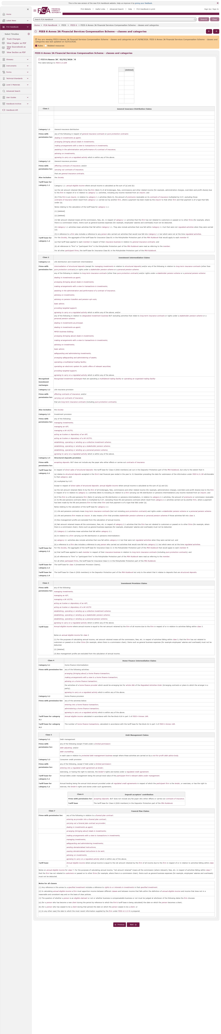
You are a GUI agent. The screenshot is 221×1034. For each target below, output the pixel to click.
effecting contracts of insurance (67, 166)
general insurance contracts (93, 134)
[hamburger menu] (34, 10)
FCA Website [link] (86, 9)
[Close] (218, 3)
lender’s (101, 772)
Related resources (56, 46)
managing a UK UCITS (63, 430)
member (183, 237)
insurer (142, 193)
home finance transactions (88, 724)
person (104, 234)
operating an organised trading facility (139, 379)
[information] (29, 34)
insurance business (113, 242)
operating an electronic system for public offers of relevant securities (82, 366)
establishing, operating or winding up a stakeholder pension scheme (82, 446)
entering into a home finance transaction (81, 704)
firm (93, 190)
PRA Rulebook (152, 237)
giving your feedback (143, 3)
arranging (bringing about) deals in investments (74, 142)
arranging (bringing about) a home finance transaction (87, 673)
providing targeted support (65, 308)
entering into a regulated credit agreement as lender (81, 768)
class (191, 515)
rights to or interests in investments (119, 887)
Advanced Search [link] (117, 9)
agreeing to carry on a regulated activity (71, 157)
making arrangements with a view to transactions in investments (81, 145)
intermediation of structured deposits (69, 266)
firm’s (97, 474)
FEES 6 (74, 25)
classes (114, 891)
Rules (40, 46)
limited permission (102, 744)
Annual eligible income (63, 626)
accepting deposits (61, 462)
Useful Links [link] (100, 9)
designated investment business (95, 316)
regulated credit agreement (137, 772)
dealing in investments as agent (67, 138)
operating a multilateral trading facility (70, 362)
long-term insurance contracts (188, 266)
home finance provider (88, 685)
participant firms (72, 250)
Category (61, 227)
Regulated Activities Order (151, 685)
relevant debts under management (145, 776)
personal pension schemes (156, 515)
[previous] (209, 31)
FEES (64, 25)
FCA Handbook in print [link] (146, 9)
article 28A (130, 685)
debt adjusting (66, 748)
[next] (216, 31)
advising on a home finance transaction (81, 681)
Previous (121, 925)
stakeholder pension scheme (102, 269)
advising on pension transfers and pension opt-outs (75, 299)
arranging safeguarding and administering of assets (75, 357)
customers (69, 873)
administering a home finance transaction (82, 708)
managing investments (104, 266)
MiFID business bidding (63, 331)
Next (132, 925)
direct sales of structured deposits (79, 470)
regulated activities (186, 227)
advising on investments (64, 153)
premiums (131, 197)
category (91, 193)
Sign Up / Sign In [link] (211, 9)
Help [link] (130, 9)
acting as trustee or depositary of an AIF (70, 434)
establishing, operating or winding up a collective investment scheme (82, 442)
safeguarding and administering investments (72, 353)
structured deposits (133, 266)
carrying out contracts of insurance (69, 169)
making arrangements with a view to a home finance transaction (91, 677)
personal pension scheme (128, 269)
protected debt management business (96, 755)
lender (177, 783)
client (74, 902)
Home (37, 25)
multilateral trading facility (110, 379)
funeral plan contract (104, 815)
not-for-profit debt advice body (165, 755)
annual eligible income (75, 185)
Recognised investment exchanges (68, 379)
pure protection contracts (117, 134)
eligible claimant (80, 898)
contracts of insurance (159, 197)
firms (191, 220)
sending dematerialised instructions (81, 847)
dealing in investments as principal (68, 323)
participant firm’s (124, 776)
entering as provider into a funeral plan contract (86, 819)
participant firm (162, 783)
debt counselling (66, 751)
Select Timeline (12, 34)
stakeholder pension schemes (131, 515)
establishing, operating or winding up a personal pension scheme (80, 450)
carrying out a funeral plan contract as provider (86, 823)
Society (61, 177)
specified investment (76, 887)
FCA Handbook (50, 25)
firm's (115, 902)
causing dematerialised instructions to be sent (85, 851)
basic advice (59, 304)
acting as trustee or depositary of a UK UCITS (73, 438)
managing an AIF (61, 426)
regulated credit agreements (125, 783)
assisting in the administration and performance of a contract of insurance (85, 149)
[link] (49, 10)
